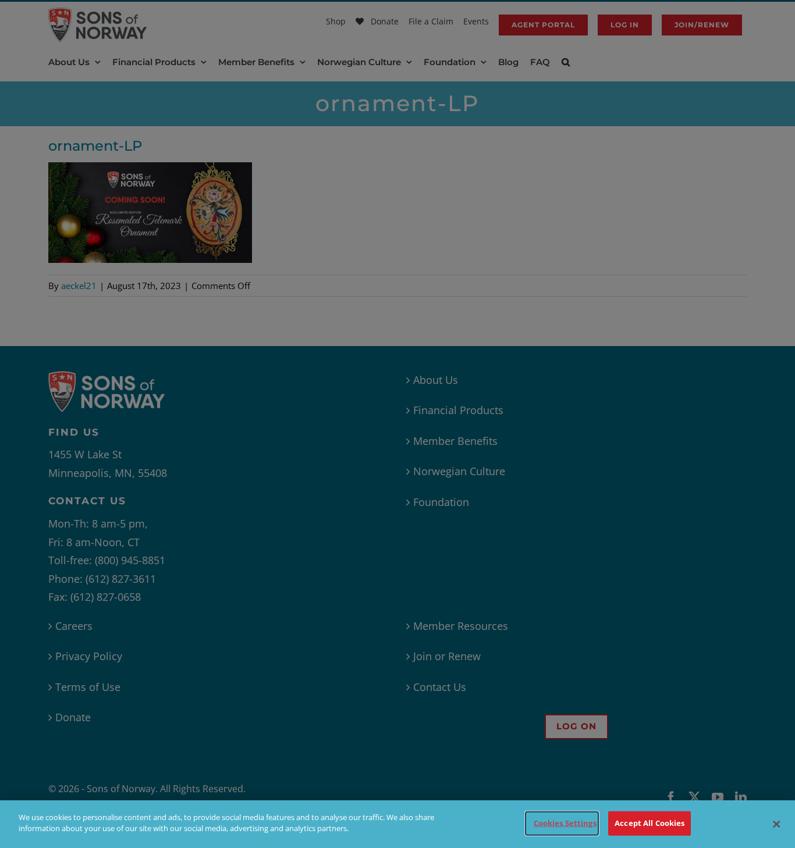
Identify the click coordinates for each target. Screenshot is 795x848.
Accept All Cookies (649, 823)
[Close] (776, 824)
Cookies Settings (565, 823)
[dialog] (397, 824)
